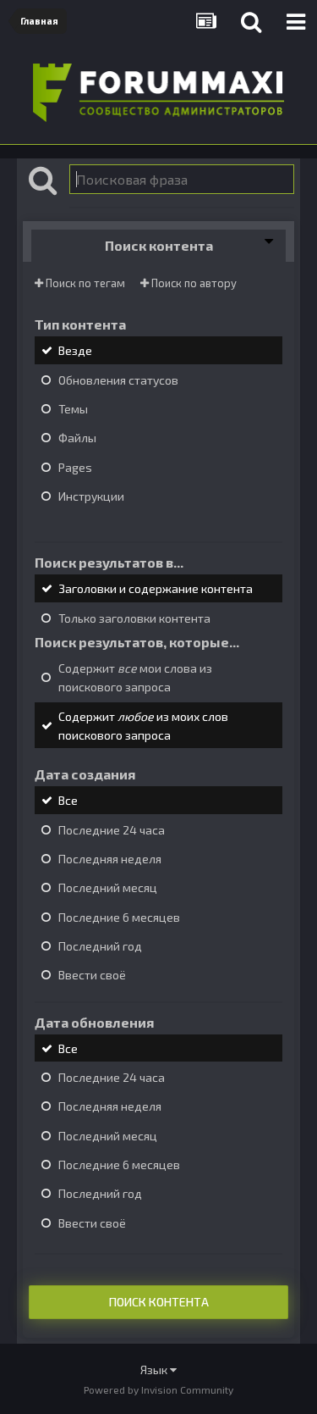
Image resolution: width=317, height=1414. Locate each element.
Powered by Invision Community (158, 1389)
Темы (73, 409)
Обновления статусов (118, 380)
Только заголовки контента (134, 618)
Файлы (77, 438)
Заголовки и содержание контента (155, 589)
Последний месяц (107, 888)
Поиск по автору (193, 283)
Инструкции (91, 496)
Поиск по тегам (84, 283)
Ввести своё (92, 975)
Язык (155, 1369)
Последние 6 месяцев (119, 917)
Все (68, 801)
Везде (75, 351)
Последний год (100, 946)
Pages (75, 467)
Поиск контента (159, 1302)
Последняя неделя (109, 858)
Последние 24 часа (111, 830)
